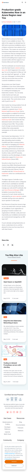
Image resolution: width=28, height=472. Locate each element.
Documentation (20, 425)
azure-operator (16, 196)
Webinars (20, 430)
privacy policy (8, 459)
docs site (4, 70)
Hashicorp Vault (6, 119)
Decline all (14, 465)
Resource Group (14, 111)
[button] (22, 2)
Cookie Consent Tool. (10, 453)
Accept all (14, 461)
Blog (20, 422)
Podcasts (20, 428)
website (17, 68)
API (14, 101)
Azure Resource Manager (11, 190)
